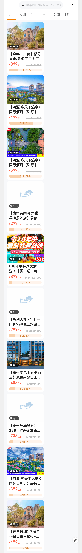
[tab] (11, 15)
